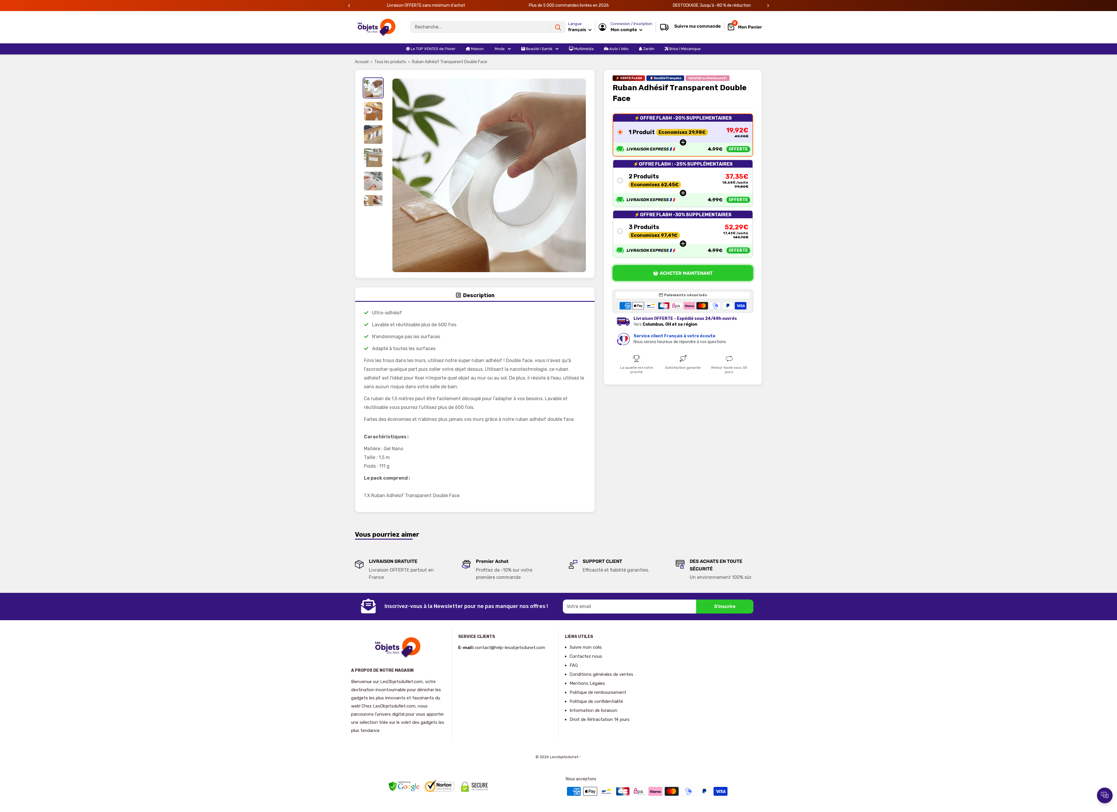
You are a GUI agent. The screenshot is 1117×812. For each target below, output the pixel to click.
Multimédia (583, 49)
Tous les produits (390, 61)
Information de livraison (593, 710)
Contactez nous (586, 656)
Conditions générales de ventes (601, 674)
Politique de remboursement (598, 692)
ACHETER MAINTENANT (686, 273)
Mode (499, 49)
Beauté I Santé (538, 49)
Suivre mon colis (586, 647)
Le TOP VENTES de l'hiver (433, 49)
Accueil (362, 61)
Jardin (648, 49)
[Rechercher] (558, 27)
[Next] (768, 6)
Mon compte (624, 29)
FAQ (574, 665)
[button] (683, 134)
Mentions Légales (587, 683)
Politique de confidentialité (596, 701)
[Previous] (349, 6)
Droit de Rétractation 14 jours (599, 719)
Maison (477, 49)
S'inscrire (724, 606)
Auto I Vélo (619, 49)
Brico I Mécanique (684, 49)
